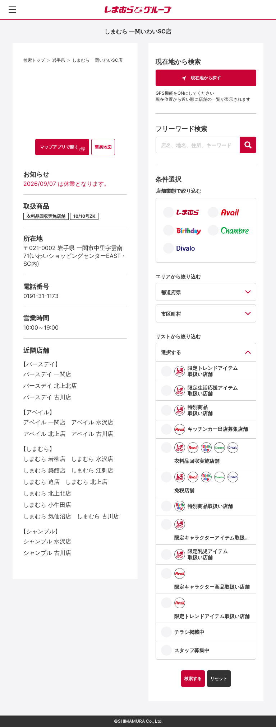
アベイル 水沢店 (92, 422)
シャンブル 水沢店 (47, 541)
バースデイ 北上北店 (50, 385)
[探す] (248, 145)
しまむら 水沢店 (92, 458)
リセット (218, 678)
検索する (193, 678)
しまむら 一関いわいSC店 (97, 60)
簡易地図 (103, 147)
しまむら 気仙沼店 (47, 516)
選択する (171, 352)
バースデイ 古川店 (47, 397)
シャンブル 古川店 (47, 552)
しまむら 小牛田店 (47, 504)
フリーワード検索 (181, 128)
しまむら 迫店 (41, 481)
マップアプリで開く (59, 147)
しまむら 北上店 (86, 481)
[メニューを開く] (12, 9)
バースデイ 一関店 (47, 374)
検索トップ (34, 60)
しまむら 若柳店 (44, 458)
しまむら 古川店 (98, 516)
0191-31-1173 (41, 295)
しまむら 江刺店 (92, 470)
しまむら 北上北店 (47, 493)
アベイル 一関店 (44, 422)
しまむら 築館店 (44, 470)
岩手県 (58, 60)
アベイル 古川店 (92, 433)
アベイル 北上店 (44, 433)
